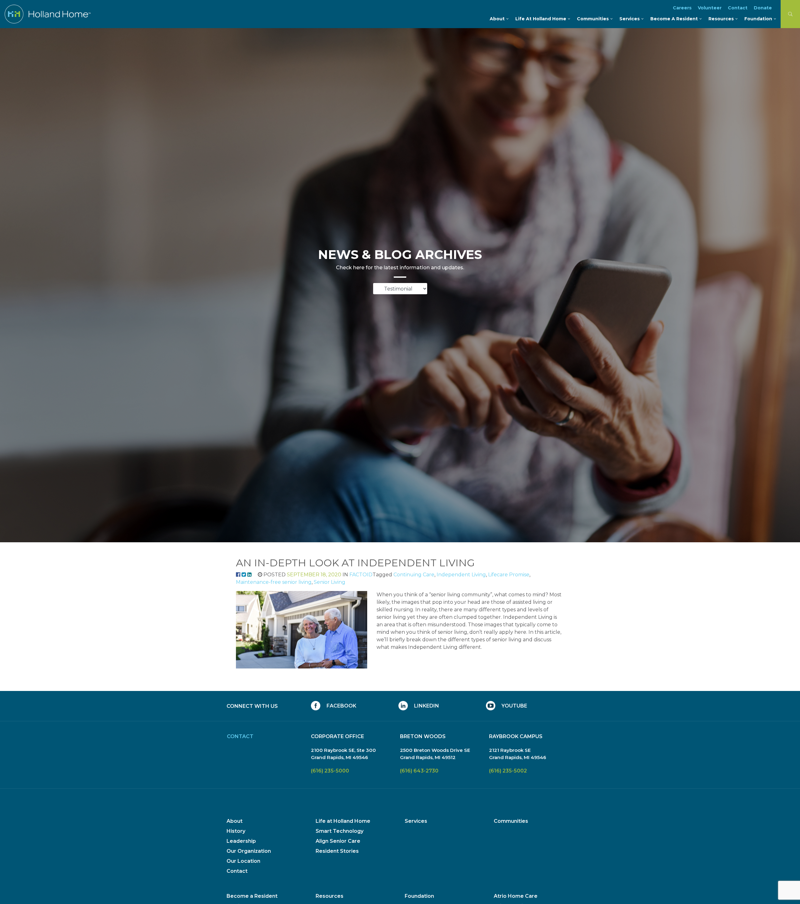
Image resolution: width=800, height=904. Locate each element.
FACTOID (360, 575)
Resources (329, 896)
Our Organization (249, 851)
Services (416, 821)
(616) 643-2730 (419, 771)
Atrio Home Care (516, 896)
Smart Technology (339, 831)
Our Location (243, 861)
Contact (237, 871)
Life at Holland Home (343, 821)
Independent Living (461, 575)
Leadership (241, 841)
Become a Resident (252, 896)
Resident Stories (337, 851)
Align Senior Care (338, 841)
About (234, 821)
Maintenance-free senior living (274, 582)
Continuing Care (413, 575)
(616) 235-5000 (330, 771)
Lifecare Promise (508, 575)
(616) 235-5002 (508, 771)
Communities (511, 821)
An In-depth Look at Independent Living (355, 563)
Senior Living (329, 582)
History (236, 831)
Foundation (419, 896)
